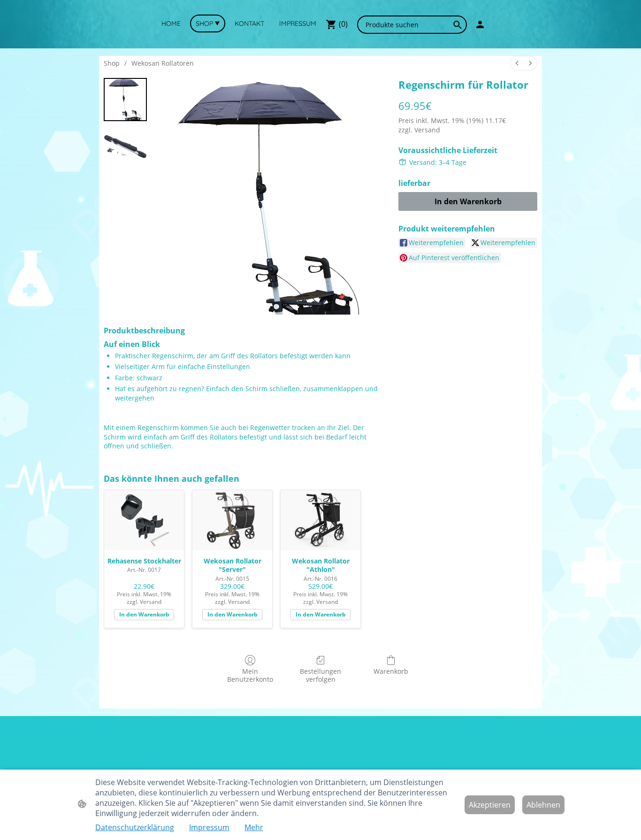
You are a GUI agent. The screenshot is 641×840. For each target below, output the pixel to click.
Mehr (253, 827)
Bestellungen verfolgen (320, 675)
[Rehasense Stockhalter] (144, 520)
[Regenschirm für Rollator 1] (125, 146)
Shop (112, 63)
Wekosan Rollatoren (162, 63)
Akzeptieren (490, 805)
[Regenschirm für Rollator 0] (125, 99)
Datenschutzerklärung (134, 827)
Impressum (209, 827)
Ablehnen (543, 805)
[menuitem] (517, 63)
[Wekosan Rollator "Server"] (232, 520)
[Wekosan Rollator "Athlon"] (320, 520)
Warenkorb (391, 671)
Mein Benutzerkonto (250, 675)
